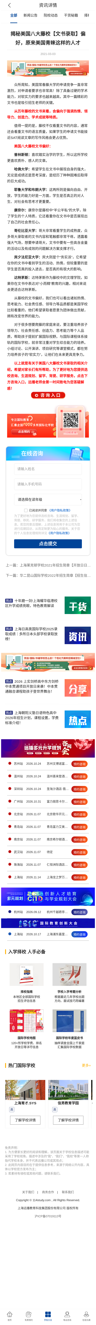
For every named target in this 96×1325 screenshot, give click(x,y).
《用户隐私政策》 (60, 510)
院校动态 (51, 15)
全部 (13, 15)
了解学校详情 (25, 1120)
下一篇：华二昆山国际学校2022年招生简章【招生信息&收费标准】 (49, 576)
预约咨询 (80, 764)
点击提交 (48, 543)
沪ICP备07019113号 (48, 1216)
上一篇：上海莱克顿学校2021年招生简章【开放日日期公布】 (49, 565)
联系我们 (68, 1192)
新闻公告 (31, 15)
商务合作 (48, 1192)
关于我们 (28, 1192)
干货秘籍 (71, 15)
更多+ (86, 1065)
